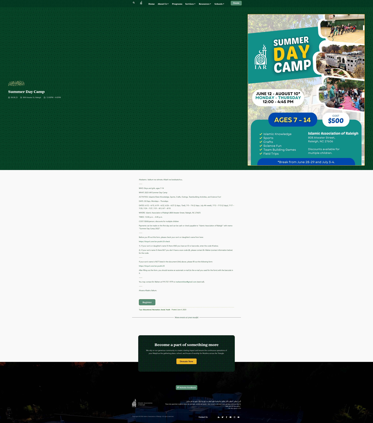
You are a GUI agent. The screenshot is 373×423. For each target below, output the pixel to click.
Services (189, 3)
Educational (147, 310)
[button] (133, 2)
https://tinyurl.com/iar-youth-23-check (154, 241)
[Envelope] (230, 417)
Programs (177, 3)
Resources (204, 3)
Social (163, 310)
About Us (162, 3)
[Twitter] (222, 417)
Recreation (156, 310)
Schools (218, 3)
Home (151, 3)
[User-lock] (218, 417)
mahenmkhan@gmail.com (186, 282)
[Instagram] (234, 417)
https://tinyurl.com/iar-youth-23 (152, 266)
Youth (168, 310)
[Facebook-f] (226, 417)
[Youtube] (238, 417)
